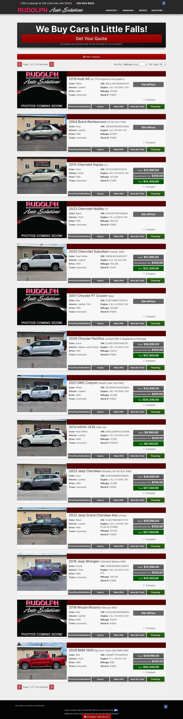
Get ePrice (148, 84)
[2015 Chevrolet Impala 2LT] (42, 175)
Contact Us (30, 705)
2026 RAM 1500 (99, 650)
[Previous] (19, 64)
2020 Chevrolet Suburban (96, 251)
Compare (150, 99)
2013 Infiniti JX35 (87, 427)
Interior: (73, 87)
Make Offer (119, 106)
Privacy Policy (40, 705)
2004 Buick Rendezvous (97, 122)
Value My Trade (137, 106)
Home (17, 705)
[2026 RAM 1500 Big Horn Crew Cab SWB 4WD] (42, 661)
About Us (23, 705)
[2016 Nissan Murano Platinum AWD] (42, 618)
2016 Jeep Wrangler (97, 561)
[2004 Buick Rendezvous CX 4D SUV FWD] (42, 132)
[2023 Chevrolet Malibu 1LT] (42, 219)
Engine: (104, 87)
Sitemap (95, 710)
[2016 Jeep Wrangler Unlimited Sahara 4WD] (42, 572)
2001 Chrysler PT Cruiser (91, 296)
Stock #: (104, 94)
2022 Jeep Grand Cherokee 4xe (97, 515)
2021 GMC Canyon (96, 383)
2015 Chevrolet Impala (88, 164)
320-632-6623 (85, 3)
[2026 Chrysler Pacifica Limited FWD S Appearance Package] (42, 349)
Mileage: (104, 91)
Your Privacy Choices (106, 710)
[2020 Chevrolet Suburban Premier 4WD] (42, 262)
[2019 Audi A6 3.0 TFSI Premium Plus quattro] (42, 89)
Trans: (72, 94)
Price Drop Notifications (79, 106)
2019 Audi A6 (97, 79)
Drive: (72, 91)
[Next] (51, 64)
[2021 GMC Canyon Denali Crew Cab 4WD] (42, 393)
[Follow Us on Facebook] (164, 3)
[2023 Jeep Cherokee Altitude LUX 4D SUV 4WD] (42, 481)
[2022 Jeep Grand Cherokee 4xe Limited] (42, 526)
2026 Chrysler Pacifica (107, 338)
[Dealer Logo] (50, 10)
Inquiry (100, 106)
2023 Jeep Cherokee (100, 471)
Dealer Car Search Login (73, 710)
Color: (72, 83)
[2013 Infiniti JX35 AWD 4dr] (42, 437)
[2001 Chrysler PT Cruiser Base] (42, 306)
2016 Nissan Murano (93, 607)
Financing (155, 106)
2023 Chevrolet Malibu (89, 209)
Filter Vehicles (92, 56)
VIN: (102, 83)
